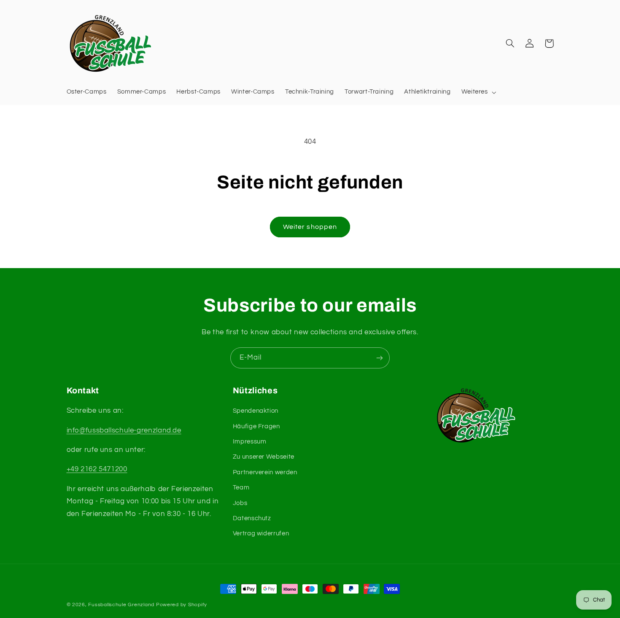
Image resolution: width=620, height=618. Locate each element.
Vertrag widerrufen (261, 533)
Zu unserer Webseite (263, 457)
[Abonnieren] (379, 357)
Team (241, 487)
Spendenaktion (255, 411)
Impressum (250, 441)
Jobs (240, 503)
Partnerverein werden (265, 472)
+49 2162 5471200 (97, 469)
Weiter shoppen (310, 226)
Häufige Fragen (256, 426)
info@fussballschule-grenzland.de (124, 430)
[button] (478, 92)
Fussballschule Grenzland (121, 604)
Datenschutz (252, 518)
